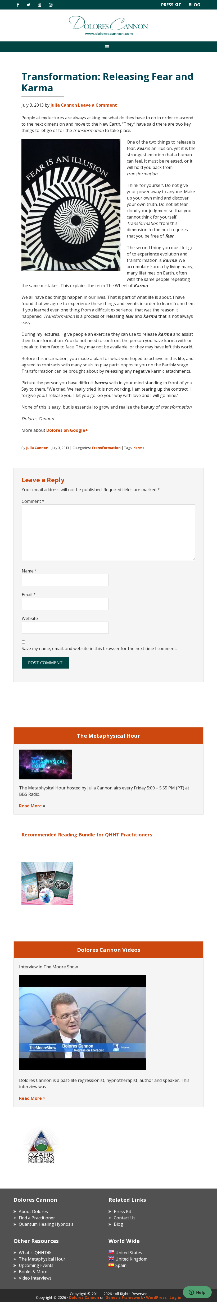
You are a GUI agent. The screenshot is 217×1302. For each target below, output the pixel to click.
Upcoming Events (36, 1265)
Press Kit (171, 5)
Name (29, 571)
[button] (108, 46)
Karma (138, 447)
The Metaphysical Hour (42, 1259)
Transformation (106, 447)
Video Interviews (35, 1278)
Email (29, 595)
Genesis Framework (124, 1297)
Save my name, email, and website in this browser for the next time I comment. (99, 648)
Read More (30, 806)
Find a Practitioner (37, 1218)
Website (30, 618)
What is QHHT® (35, 1253)
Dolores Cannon (108, 25)
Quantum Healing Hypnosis (46, 1224)
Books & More (33, 1272)
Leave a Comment (97, 105)
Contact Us (124, 1218)
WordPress (156, 1297)
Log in (175, 1297)
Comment (33, 501)
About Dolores (33, 1211)
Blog (194, 5)
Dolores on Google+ (67, 430)
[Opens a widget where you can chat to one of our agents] (197, 1292)
